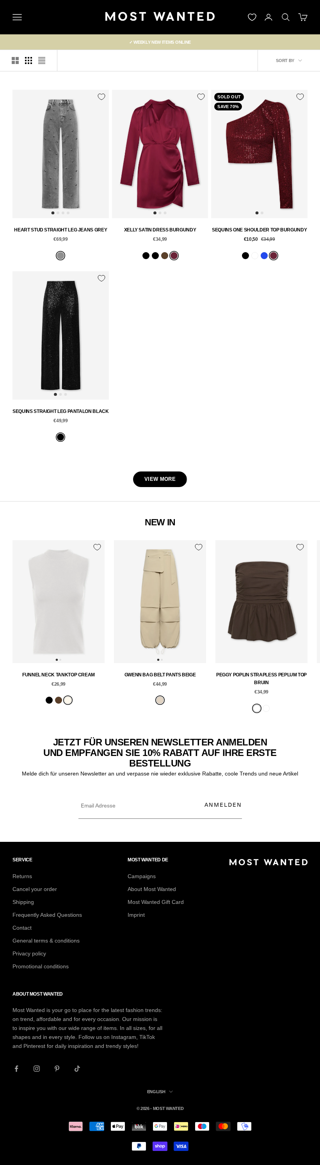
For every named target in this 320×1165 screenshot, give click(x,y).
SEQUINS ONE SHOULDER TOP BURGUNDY (259, 230)
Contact (22, 928)
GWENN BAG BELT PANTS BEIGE (160, 675)
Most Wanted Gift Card (156, 902)
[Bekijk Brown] (164, 255)
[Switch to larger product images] (15, 60)
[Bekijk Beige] (160, 700)
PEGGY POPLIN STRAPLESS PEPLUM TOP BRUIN (261, 678)
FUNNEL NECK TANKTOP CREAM (58, 675)
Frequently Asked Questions (47, 915)
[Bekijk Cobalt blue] (264, 255)
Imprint (136, 915)
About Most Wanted (152, 889)
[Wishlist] (252, 17)
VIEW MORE (160, 479)
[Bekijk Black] (145, 255)
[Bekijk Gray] (60, 255)
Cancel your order (34, 889)
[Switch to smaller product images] (28, 60)
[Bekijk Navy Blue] (254, 255)
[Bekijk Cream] (67, 700)
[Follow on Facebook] (16, 1069)
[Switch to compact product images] (41, 60)
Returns (22, 876)
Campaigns (142, 876)
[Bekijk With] (266, 708)
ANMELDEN (223, 804)
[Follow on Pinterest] (57, 1069)
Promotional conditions (40, 966)
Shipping (23, 902)
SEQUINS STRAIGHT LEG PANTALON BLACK (60, 411)
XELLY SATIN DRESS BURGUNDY (160, 230)
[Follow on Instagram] (37, 1069)
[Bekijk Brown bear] (256, 708)
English (156, 1091)
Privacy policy (29, 953)
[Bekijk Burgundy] (174, 255)
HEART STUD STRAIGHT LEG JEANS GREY (60, 230)
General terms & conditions (46, 940)
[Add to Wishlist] (101, 96)
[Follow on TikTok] (77, 1069)
